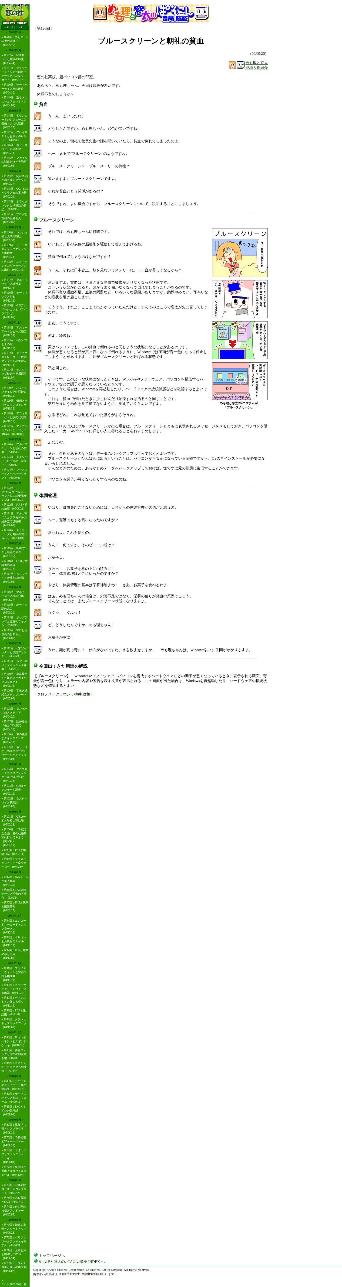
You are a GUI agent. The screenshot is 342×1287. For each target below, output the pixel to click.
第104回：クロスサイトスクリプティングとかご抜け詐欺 (14, 773)
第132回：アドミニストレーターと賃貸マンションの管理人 (14, 357)
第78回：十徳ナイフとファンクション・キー (13, 1154)
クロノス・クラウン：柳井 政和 (63, 694)
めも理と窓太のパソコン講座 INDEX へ (71, 1262)
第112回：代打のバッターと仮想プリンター (14, 652)
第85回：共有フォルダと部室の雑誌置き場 (14, 1054)
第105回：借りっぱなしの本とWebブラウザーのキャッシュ (14, 751)
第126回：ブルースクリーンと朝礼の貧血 (14, 448)
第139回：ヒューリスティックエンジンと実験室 (14, 249)
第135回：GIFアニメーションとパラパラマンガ (14, 309)
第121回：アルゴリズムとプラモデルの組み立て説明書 (14, 517)
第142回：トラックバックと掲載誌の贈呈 (14, 205)
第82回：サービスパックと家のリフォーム (14, 1097)
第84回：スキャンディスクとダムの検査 (14, 1066)
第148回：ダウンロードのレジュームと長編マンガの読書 (14, 119)
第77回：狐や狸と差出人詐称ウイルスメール (14, 1170)
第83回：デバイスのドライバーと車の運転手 (14, 1085)
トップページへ (51, 1256)
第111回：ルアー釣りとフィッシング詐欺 (14, 665)
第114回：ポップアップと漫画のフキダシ (14, 621)
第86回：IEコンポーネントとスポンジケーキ (14, 1041)
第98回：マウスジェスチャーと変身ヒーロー (14, 862)
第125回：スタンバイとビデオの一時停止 (14, 461)
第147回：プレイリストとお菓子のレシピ (14, 136)
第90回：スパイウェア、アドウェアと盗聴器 (14, 988)
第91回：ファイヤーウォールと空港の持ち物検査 (14, 972)
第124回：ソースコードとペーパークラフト (14, 473)
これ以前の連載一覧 (14, 1284)
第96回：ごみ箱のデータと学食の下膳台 (14, 893)
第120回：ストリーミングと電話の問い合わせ (14, 534)
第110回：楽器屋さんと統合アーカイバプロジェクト (14, 677)
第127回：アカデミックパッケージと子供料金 (14, 430)
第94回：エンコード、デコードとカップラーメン (14, 924)
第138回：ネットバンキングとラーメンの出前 (14, 265)
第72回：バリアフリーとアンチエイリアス (14, 1241)
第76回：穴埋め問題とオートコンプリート (14, 1189)
